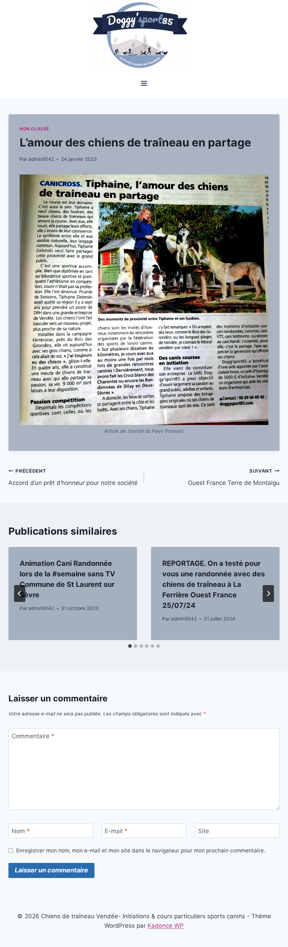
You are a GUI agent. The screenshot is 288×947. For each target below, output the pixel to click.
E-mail (116, 831)
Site (203, 831)
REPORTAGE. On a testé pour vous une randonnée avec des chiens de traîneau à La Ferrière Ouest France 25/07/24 (213, 584)
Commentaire (33, 736)
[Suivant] (268, 593)
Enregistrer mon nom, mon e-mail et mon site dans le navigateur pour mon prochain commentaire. (140, 850)
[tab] (130, 646)
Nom (21, 831)
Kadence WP (166, 925)
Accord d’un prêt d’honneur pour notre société (73, 477)
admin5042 (41, 159)
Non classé (34, 128)
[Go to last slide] (19, 593)
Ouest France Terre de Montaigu (234, 477)
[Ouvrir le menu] (144, 83)
